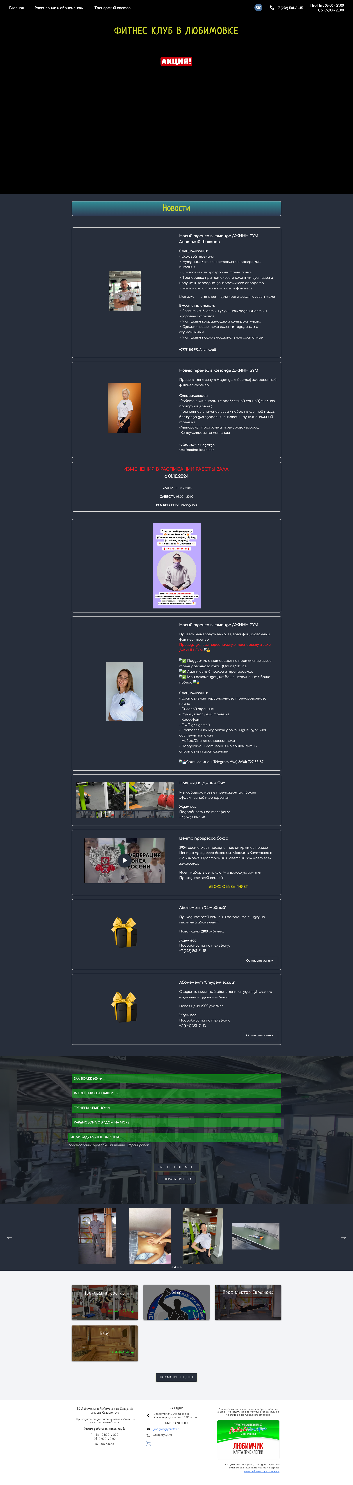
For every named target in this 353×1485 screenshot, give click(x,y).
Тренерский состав (113, 8)
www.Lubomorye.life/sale (261, 1471)
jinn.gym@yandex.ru (167, 1429)
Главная (16, 8)
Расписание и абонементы (59, 8)
